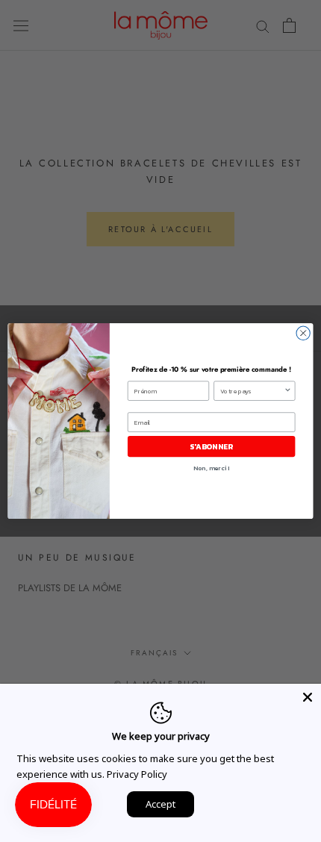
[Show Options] (287, 390)
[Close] (307, 697)
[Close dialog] (303, 333)
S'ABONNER (211, 446)
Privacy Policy (137, 774)
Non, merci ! (211, 468)
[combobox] (252, 390)
